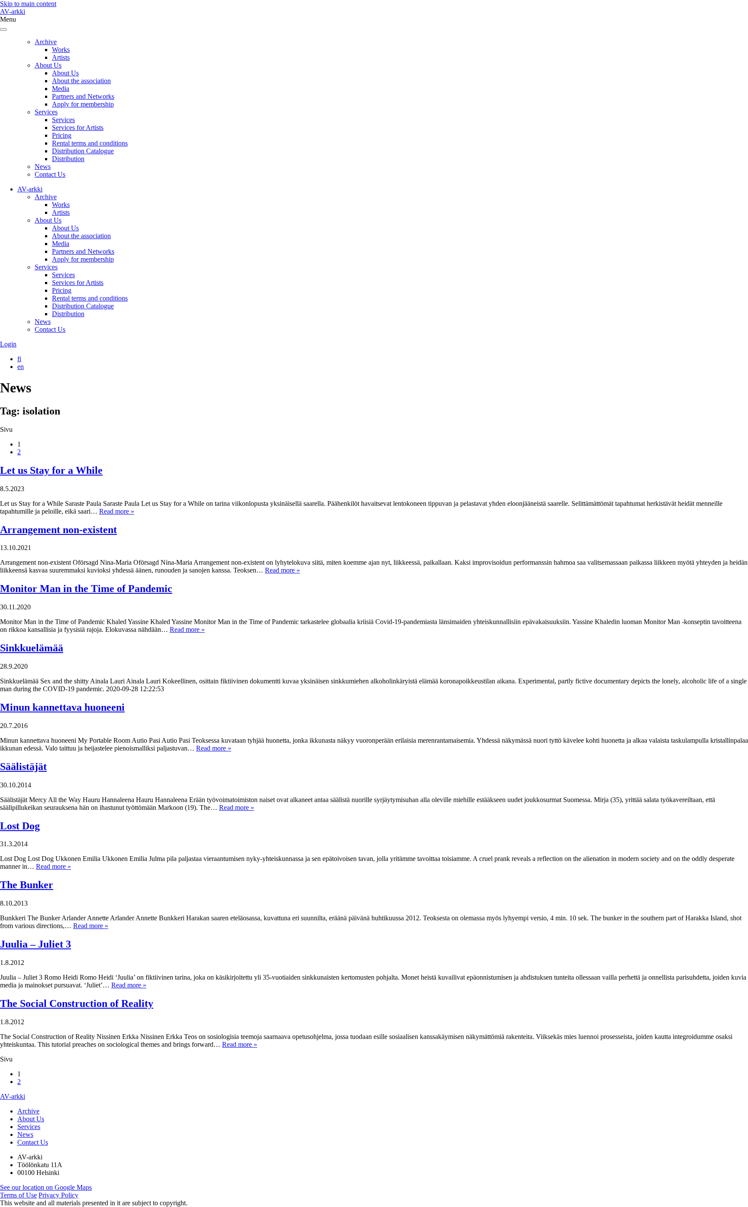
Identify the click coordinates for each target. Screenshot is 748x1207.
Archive (46, 41)
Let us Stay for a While (51, 470)
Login (8, 344)
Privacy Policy (58, 1195)
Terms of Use (18, 1195)
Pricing (61, 135)
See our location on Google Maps (46, 1187)
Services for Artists (77, 127)
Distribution (68, 158)
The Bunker (26, 884)
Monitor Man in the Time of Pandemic (86, 588)
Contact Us (50, 174)
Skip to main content (28, 3)
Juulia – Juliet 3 (35, 944)
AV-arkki (12, 11)
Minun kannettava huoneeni (62, 707)
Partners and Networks (83, 96)
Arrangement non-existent (58, 529)
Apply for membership (83, 104)
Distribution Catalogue (83, 151)
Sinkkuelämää (31, 648)
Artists (61, 57)
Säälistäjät (23, 766)
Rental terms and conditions (90, 143)
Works (61, 49)
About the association (81, 80)
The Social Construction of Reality (76, 1003)
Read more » (116, 511)
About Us (48, 65)
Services (46, 112)
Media (60, 88)
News (43, 166)
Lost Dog (20, 826)
